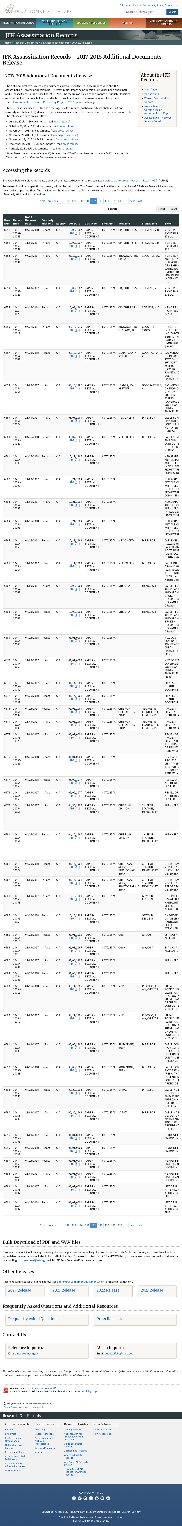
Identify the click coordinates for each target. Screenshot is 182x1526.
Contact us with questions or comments (24, 1407)
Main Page (150, 89)
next (132, 201)
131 (87, 201)
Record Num (17, 221)
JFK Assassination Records (55, 42)
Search (172, 11)
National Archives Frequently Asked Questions (73, 1436)
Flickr (108, 1498)
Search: (112, 208)
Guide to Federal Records (73, 1445)
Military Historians (44, 1433)
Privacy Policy (77, 1511)
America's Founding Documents (163, 22)
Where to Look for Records (73, 1456)
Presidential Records (16, 1452)
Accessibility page (87, 1391)
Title (168, 223)
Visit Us (127, 22)
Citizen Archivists (130, 5)
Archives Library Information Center (15, 1465)
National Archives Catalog (14, 1447)
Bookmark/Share (153, 5)
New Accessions (102, 1433)
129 (74, 201)
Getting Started (72, 1429)
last (139, 201)
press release (61, 121)
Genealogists (42, 1429)
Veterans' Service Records (54, 22)
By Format (10, 1433)
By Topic (9, 1429)
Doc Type (91, 223)
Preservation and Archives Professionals (44, 1440)
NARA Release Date (30, 220)
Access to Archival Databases (15, 1458)
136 (120, 201)
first (42, 201)
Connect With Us (91, 1492)
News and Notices (103, 1429)
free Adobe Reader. (42, 1388)
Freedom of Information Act (101, 1511)
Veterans (39, 1452)
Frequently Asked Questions (33, 1319)
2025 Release (19, 1290)
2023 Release (63, 1290)
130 (80, 201)
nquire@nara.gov (27, 1353)
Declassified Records (75, 1450)
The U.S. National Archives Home (38, 8)
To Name (124, 223)
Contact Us (171, 5)
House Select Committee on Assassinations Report (158, 110)
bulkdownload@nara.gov (32, 1260)
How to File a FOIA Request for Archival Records (75, 1472)
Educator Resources (91, 22)
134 (107, 201)
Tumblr (91, 1498)
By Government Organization (13, 1439)
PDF (71, 233)
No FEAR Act (123, 1511)
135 (113, 201)
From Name (149, 223)
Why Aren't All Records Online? (76, 1463)
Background (151, 94)
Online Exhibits (13, 1470)
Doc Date (74, 223)
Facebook (74, 1498)
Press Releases (109, 1319)
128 (67, 201)
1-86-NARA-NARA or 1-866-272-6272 (91, 1520)
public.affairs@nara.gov (119, 1353)
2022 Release (108, 1290)
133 (100, 201)
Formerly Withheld (47, 221)
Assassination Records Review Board (158, 119)
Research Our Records (18, 22)
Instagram (85, 1498)
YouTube (97, 1498)
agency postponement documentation (80, 1281)
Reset (174, 208)
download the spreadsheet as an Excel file (128, 180)
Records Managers (45, 1448)
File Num (107, 223)
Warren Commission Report (156, 100)
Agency (61, 223)
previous (52, 201)
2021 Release (152, 1290)
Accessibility (61, 1511)
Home (8, 42)
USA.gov (136, 1511)
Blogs (102, 1498)
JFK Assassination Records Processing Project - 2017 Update (46, 102)
